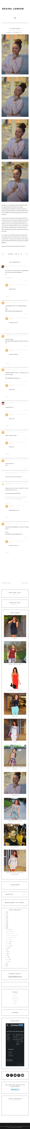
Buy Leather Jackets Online (15, 472)
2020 (5, 914)
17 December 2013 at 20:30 (20, 460)
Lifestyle (15, 1000)
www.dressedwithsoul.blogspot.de (13, 498)
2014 (5, 926)
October (7, 943)
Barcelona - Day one (11, 937)
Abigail (7, 369)
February (7, 959)
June (6, 951)
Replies (9, 281)
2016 (5, 922)
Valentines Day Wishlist (15, 690)
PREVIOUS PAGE (6, 582)
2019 (5, 916)
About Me (15, 997)
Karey (7, 302)
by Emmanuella (10, 266)
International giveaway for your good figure (16, 497)
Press (15, 1003)
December (7, 929)
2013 (5, 928)
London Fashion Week (15, 664)
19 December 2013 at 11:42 (15, 473)
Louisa (7, 523)
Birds (15, 638)
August (7, 947)
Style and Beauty (15, 998)
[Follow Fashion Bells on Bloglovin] (15, 1090)
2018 (5, 918)
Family (15, 1002)
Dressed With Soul (12, 483)
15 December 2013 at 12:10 (20, 335)
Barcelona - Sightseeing (11, 935)
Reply (26, 280)
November (7, 941)
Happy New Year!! (10, 931)
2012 (5, 964)
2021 (5, 912)
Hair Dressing (15, 846)
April (6, 955)
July (6, 949)
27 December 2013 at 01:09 (17, 523)
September (8, 945)
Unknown (8, 335)
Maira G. (19, 1127)
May (6, 953)
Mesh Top (15, 715)
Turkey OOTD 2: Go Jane (15, 820)
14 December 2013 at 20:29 (17, 302)
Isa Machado (9, 402)
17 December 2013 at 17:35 (20, 431)
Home (15, 995)
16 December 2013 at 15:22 (18, 369)
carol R (12, 284)
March (6, 957)
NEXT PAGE (25, 582)
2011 (5, 966)
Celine (15, 741)
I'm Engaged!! (15, 795)
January (7, 961)
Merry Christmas (10, 933)
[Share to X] (16, 254)
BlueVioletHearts (9, 277)
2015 (5, 924)
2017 (5, 920)
